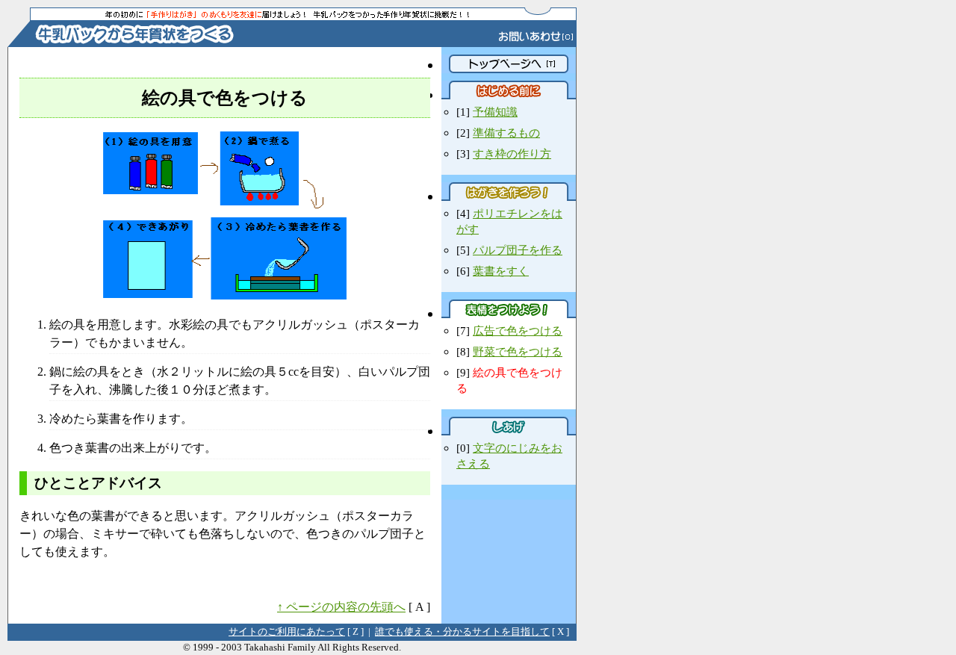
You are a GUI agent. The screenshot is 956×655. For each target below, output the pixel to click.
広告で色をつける (517, 330)
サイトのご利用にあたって (287, 632)
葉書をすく (501, 270)
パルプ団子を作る (517, 249)
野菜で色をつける (517, 351)
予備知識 (495, 111)
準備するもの (506, 132)
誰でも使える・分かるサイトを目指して (462, 632)
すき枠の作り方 (512, 153)
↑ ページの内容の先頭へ (341, 606)
